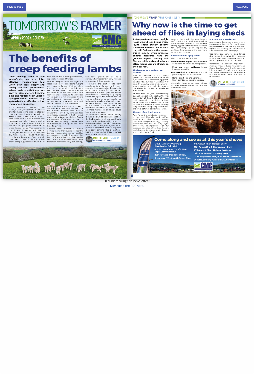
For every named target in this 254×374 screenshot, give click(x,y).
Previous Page (14, 6)
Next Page (242, 6)
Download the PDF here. (127, 186)
